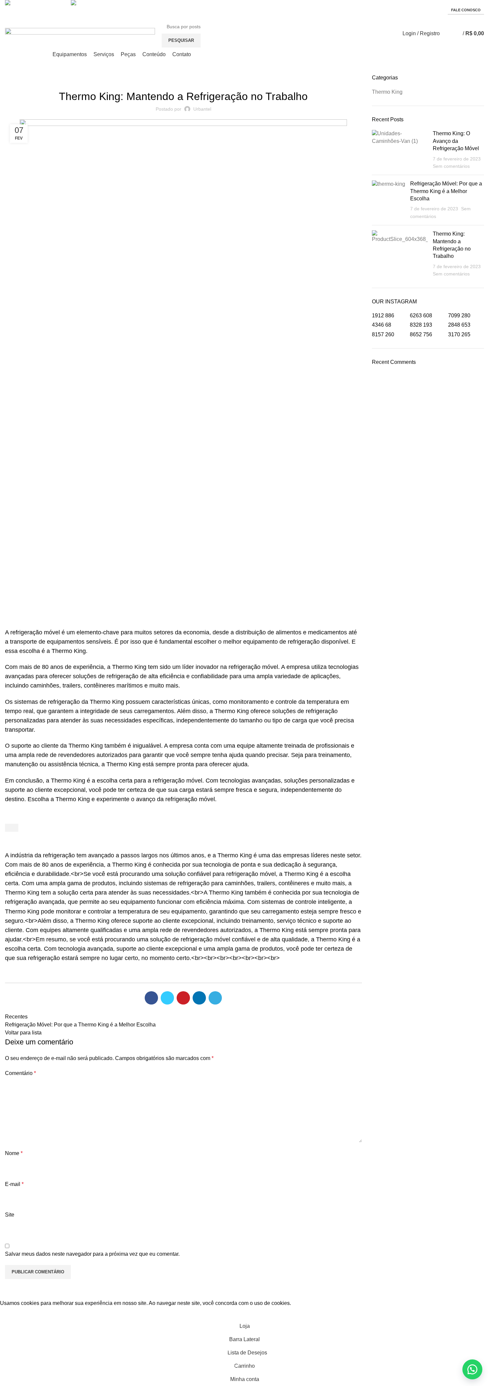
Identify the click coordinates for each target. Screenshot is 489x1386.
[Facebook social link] (151, 998)
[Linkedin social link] (199, 998)
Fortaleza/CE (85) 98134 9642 (108, 9)
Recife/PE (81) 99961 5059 (39, 9)
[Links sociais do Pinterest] (183, 998)
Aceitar (13, 1313)
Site (9, 1215)
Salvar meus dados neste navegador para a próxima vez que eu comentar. (92, 1254)
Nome (14, 1153)
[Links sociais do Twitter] (167, 998)
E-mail (14, 1184)
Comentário (20, 1073)
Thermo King (183, 78)
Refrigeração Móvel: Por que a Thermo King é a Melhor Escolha (446, 191)
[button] (472, 1369)
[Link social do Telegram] (215, 998)
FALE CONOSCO (466, 10)
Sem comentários (451, 166)
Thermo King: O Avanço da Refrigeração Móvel (456, 141)
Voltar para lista (23, 1032)
